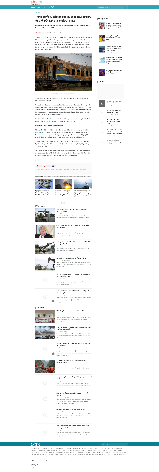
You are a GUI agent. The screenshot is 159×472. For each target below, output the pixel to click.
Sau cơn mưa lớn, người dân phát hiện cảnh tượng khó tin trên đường (114, 72)
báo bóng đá (34, 450)
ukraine (52, 169)
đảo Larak (43, 448)
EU (54, 166)
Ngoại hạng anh (44, 452)
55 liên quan (116, 114)
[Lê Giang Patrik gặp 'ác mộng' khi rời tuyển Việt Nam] (102, 38)
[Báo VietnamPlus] (58, 260)
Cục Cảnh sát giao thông (117, 448)
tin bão (63, 448)
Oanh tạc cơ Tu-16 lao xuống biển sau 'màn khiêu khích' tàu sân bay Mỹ (114, 48)
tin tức (69, 454)
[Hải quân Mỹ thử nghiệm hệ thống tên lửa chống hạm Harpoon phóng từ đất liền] (83, 184)
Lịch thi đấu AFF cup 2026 (91, 448)
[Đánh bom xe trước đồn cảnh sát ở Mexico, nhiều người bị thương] (45, 215)
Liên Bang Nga (48, 166)
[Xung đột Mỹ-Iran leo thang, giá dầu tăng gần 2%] (45, 263)
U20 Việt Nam (84, 456)
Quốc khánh (58, 448)
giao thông (101, 448)
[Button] (127, 7)
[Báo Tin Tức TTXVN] (57, 213)
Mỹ (105, 448)
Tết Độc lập (62, 456)
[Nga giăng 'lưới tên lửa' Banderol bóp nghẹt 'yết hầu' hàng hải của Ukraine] (44, 184)
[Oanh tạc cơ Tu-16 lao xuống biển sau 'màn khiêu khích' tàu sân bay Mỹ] (102, 49)
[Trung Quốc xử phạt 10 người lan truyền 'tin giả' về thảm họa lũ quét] (45, 366)
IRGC (100, 450)
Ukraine (52, 119)
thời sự (95, 450)
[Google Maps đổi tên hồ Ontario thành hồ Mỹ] (45, 415)
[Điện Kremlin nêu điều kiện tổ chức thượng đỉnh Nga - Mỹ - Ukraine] (45, 231)
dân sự (58, 98)
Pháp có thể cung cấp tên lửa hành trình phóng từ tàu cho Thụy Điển (63, 193)
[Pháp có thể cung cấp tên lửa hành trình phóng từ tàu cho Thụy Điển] (63, 184)
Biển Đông (34, 456)
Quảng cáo (33, 467)
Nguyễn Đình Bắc (72, 452)
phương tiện (77, 448)
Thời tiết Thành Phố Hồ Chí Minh (73, 456)
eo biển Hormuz (63, 454)
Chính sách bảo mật (34, 465)
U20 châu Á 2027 (82, 450)
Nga (42, 37)
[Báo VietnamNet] (38, 33)
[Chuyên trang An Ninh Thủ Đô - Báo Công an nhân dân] (57, 347)
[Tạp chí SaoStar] (107, 76)
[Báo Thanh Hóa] (56, 197)
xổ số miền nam (70, 448)
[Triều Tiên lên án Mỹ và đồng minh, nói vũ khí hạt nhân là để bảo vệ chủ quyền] (45, 332)
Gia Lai (116, 452)
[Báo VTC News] (58, 246)
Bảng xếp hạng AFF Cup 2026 (62, 452)
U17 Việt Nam (66, 450)
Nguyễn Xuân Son (35, 448)
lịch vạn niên (88, 452)
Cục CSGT (56, 454)
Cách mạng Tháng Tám (93, 456)
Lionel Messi (50, 454)
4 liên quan (113, 125)
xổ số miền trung (123, 452)
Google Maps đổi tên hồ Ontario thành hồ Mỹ (70, 409)
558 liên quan (65, 381)
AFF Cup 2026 (56, 456)
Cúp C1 (83, 448)
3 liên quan (55, 32)
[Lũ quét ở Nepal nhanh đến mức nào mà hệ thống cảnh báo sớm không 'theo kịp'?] (102, 132)
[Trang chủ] (36, 2)
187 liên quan (66, 397)
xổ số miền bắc (42, 450)
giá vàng (34, 454)
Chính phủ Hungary (46, 172)
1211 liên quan (116, 105)
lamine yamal (49, 456)
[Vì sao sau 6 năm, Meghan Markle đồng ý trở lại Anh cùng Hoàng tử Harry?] (45, 296)
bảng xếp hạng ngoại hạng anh (98, 454)
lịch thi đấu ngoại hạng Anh (116, 450)
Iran (92, 450)
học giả (38, 172)
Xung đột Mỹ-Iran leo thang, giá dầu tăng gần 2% (71, 258)
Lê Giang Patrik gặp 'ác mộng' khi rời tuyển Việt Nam (113, 37)
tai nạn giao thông (50, 448)
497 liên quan (66, 364)
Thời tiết (108, 454)
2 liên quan (67, 315)
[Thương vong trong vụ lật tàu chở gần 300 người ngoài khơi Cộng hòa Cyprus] (45, 280)
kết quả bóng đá (35, 452)
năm (89, 450)
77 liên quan (66, 331)
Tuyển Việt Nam (87, 454)
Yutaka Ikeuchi (105, 450)
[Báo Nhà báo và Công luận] (58, 364)
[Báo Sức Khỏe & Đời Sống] (36, 197)
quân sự (56, 107)
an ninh (46, 141)
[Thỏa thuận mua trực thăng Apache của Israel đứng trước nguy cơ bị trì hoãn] (45, 431)
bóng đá (39, 454)
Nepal (109, 448)
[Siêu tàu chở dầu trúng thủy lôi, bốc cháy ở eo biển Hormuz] (45, 398)
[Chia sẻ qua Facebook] (36, 160)
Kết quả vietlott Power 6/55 (108, 452)
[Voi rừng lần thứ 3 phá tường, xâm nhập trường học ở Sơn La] (102, 142)
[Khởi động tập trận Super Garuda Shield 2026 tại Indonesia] (45, 316)
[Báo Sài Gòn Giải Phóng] (58, 397)
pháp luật (44, 454)
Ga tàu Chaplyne (40, 169)
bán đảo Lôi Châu (74, 450)
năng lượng (75, 169)
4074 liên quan (67, 260)
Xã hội (60, 450)
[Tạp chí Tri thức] (57, 411)
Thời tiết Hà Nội (41, 456)
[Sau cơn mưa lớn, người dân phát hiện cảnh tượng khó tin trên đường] (102, 72)
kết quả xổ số (115, 454)
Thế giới (37, 13)
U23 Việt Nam (122, 454)
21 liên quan (64, 411)
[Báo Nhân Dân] (57, 278)
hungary (47, 169)
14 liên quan (65, 278)
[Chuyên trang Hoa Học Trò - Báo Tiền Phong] (57, 295)
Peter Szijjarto (83, 169)
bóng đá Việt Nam (96, 452)
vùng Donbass (59, 169)
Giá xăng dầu (51, 452)
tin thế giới (80, 454)
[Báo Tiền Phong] (108, 125)
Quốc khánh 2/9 (81, 452)
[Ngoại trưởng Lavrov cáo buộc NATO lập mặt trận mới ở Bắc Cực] (45, 382)
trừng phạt (66, 169)
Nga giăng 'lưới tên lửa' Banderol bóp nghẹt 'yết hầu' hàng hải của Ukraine (43, 193)
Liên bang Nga (54, 450)
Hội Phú (48, 450)
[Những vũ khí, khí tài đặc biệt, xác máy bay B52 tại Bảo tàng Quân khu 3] (45, 247)
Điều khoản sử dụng (35, 464)
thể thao (74, 454)
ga (70, 169)
